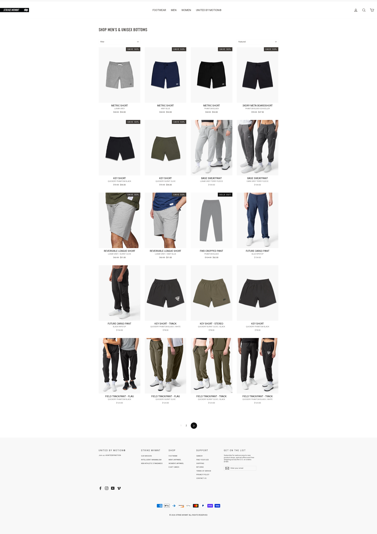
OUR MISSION (146, 456)
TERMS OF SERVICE (203, 471)
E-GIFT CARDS (174, 467)
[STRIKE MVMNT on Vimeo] (119, 488)
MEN (174, 10)
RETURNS (200, 467)
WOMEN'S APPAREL (176, 463)
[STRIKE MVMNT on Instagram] (106, 488)
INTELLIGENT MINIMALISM (151, 460)
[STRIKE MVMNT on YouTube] (113, 488)
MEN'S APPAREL (175, 460)
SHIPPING (200, 463)
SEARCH (199, 456)
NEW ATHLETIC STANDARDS (152, 463)
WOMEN (186, 10)
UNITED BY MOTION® (208, 10)
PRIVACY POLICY (202, 475)
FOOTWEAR (159, 10)
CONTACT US (201, 478)
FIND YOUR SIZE (202, 460)
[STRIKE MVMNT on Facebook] (100, 488)
